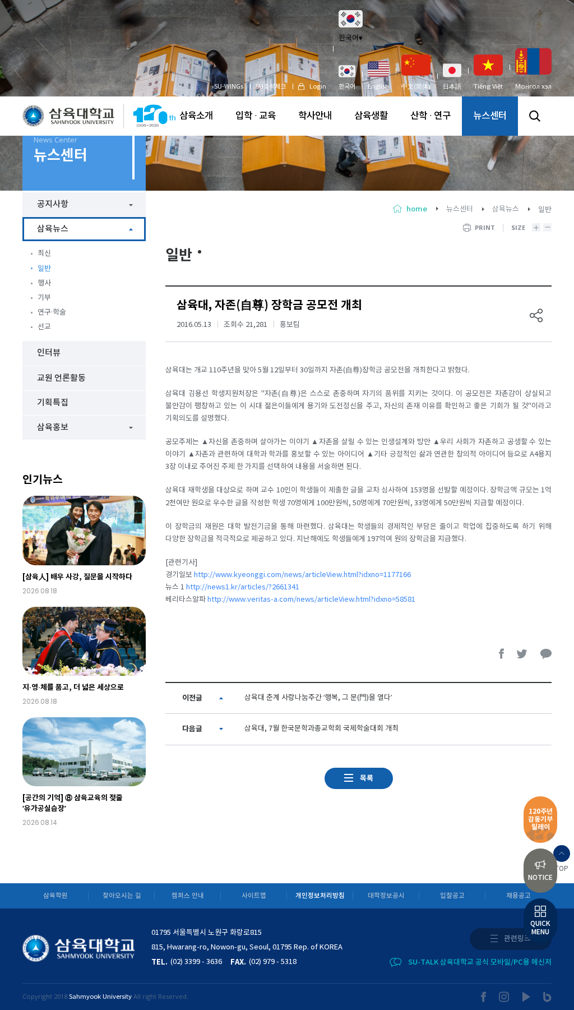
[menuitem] (347, 77)
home (416, 209)
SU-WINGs (228, 86)
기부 (44, 298)
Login (317, 86)
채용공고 (518, 896)
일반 (44, 268)
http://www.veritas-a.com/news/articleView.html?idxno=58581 (311, 600)
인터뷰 (49, 353)
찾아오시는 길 (122, 896)
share (536, 315)
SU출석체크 (271, 86)
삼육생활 (371, 116)
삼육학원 (55, 896)
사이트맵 (254, 896)
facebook (501, 653)
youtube (526, 996)
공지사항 (52, 204)
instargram (504, 996)
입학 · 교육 (255, 116)
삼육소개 (196, 116)
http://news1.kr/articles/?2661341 (242, 587)
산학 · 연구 (430, 116)
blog (547, 996)
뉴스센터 (490, 116)
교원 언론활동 (61, 378)
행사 (44, 283)
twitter (522, 653)
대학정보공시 (386, 896)
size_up (536, 227)
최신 (44, 254)
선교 (44, 327)
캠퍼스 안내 (188, 896)
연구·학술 (52, 312)
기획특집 (52, 403)
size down (547, 227)
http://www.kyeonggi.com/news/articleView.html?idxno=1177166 (302, 575)
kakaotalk (546, 653)
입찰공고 (452, 896)
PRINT (485, 227)
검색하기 (535, 116)
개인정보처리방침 (320, 896)
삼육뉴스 (505, 209)
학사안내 (315, 116)
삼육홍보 (52, 427)
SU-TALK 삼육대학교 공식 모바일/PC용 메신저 (480, 962)
